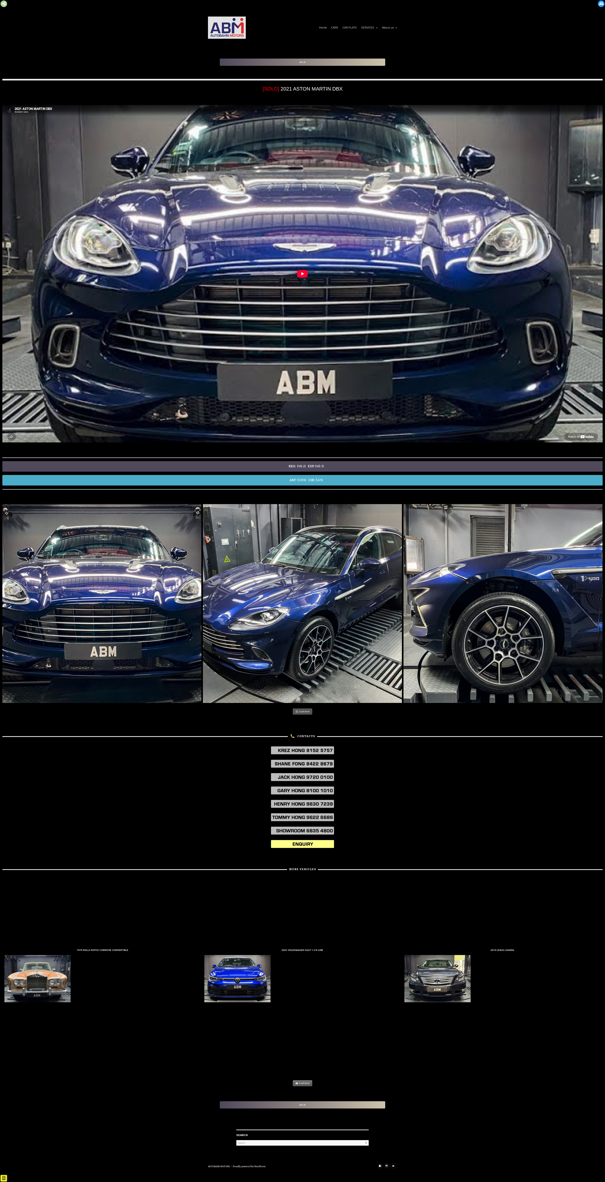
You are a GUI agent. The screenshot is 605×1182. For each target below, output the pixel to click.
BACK (302, 62)
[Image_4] (302, 603)
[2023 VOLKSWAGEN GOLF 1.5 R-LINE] (302, 976)
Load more (304, 711)
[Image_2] (101, 603)
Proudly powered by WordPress (249, 1166)
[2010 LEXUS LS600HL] (502, 976)
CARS (334, 27)
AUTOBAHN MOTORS (219, 1166)
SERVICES (367, 27)
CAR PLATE (350, 27)
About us (388, 27)
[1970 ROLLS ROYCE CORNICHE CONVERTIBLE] (102, 976)
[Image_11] (502, 603)
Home (323, 27)
